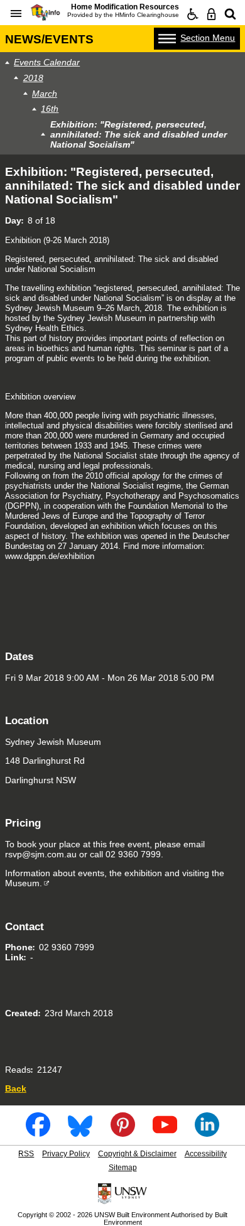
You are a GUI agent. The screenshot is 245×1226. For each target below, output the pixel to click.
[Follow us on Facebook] (38, 1132)
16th (49, 109)
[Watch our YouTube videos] (165, 1132)
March (44, 94)
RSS (26, 1154)
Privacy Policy (66, 1154)
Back (15, 1088)
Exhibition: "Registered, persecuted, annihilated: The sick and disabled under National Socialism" (138, 134)
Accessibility (206, 1154)
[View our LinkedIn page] (207, 1132)
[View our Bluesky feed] (80, 1132)
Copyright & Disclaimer (137, 1154)
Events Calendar (47, 62)
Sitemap (123, 1167)
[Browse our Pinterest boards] (123, 1132)
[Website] (230, 14)
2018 (33, 78)
